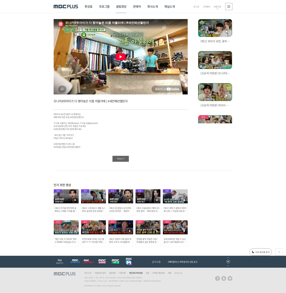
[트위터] (230, 278)
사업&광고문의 (100, 272)
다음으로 (228, 266)
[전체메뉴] (228, 6)
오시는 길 (178, 272)
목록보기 (120, 158)
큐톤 (147, 272)
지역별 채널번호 (158, 272)
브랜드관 (217, 6)
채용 (169, 272)
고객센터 (206, 6)
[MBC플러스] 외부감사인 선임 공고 (182, 261)
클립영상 (121, 6)
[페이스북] (217, 278)
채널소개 (169, 6)
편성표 (89, 6)
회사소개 (152, 6)
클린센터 (112, 272)
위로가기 (279, 252)
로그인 (196, 6)
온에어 (137, 6)
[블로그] (223, 278)
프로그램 (104, 6)
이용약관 (122, 272)
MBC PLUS (66, 6)
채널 (59, 261)
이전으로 (228, 258)
